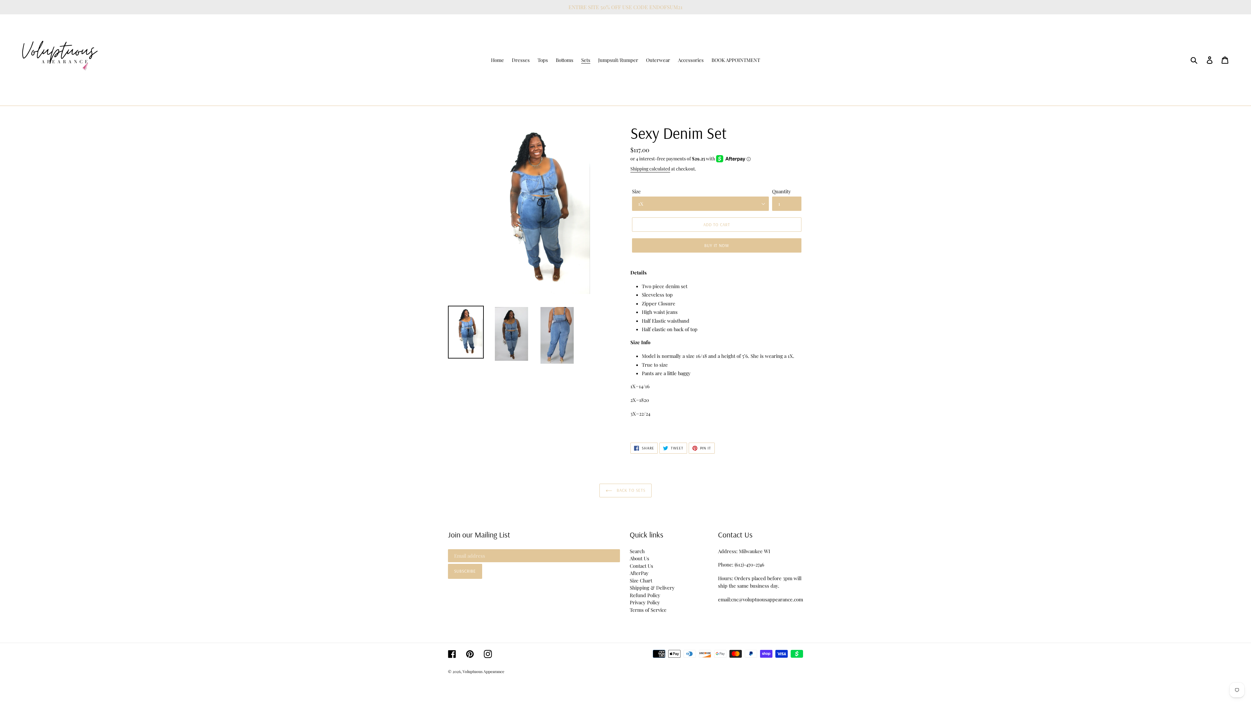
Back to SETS (630, 490)
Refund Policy (645, 595)
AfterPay (639, 573)
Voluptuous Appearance (483, 671)
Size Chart (641, 580)
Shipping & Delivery (652, 587)
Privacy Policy (645, 602)
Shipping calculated (650, 169)
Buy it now (716, 245)
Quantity (781, 191)
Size (636, 191)
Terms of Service (648, 610)
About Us (639, 558)
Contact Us (641, 566)
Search (637, 551)
